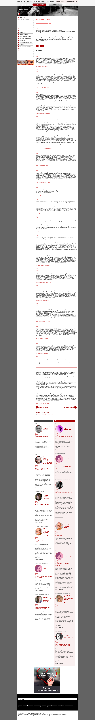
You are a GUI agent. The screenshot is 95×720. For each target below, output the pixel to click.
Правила (44, 705)
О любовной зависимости (42, 436)
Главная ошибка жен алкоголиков (61, 534)
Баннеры (49, 705)
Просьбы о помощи (43, 19)
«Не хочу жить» (22, 40)
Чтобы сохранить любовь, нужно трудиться (42, 505)
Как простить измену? (24, 32)
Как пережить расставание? (41, 526)
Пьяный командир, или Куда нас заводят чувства (42, 608)
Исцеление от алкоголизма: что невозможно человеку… (64, 493)
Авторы (19, 706)
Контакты (25, 705)
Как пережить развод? (60, 631)
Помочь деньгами (69, 705)
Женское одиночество (24, 48)
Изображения (43, 706)
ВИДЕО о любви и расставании (25, 17)
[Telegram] (42, 46)
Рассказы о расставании (24, 50)
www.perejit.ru (48, 715)
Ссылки (48, 706)
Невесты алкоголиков (61, 606)
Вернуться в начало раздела (42, 412)
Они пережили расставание (41, 563)
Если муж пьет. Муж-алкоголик (62, 479)
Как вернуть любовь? (60, 453)
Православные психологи (33, 706)
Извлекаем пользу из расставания (26, 42)
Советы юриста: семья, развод (25, 52)
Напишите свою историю (43, 23)
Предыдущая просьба (43, 407)
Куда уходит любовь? (40, 491)
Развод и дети (22, 44)
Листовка (24, 706)
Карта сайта (54, 706)
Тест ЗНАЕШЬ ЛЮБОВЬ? (24, 19)
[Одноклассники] (39, 46)
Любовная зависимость (40, 423)
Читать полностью (39, 450)
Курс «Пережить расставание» (25, 57)
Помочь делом (61, 705)
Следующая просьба (69, 407)
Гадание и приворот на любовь (62, 423)
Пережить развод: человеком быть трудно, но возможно (63, 645)
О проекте (54, 705)
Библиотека (30, 705)
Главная (20, 705)
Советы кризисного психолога (42, 594)
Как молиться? (37, 705)
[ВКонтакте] (37, 46)
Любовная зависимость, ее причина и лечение (42, 469)
